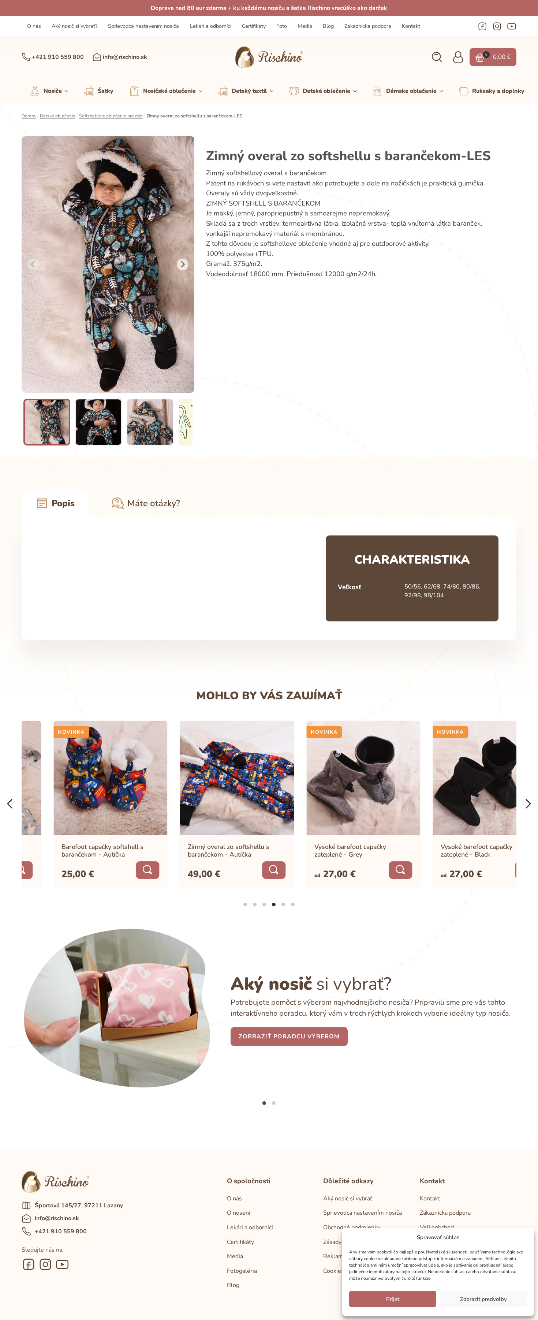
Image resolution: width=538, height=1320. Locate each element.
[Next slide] (182, 264)
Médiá (305, 26)
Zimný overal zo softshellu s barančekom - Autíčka (198, 850)
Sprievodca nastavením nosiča (143, 26)
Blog (328, 26)
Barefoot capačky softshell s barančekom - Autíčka (72, 850)
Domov (29, 116)
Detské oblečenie (57, 116)
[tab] (245, 904)
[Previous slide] (33, 264)
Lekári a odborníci (210, 26)
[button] (437, 57)
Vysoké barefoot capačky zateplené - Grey (319, 850)
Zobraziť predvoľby (483, 1299)
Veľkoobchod (437, 1227)
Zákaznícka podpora (367, 26)
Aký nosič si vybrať (347, 1199)
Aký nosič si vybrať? (74, 26)
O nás (34, 26)
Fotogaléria (242, 1271)
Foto (281, 26)
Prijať (392, 1299)
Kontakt (411, 26)
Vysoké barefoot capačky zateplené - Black (446, 850)
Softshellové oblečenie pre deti (111, 116)
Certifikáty (254, 26)
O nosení (238, 1213)
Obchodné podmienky (351, 1227)
